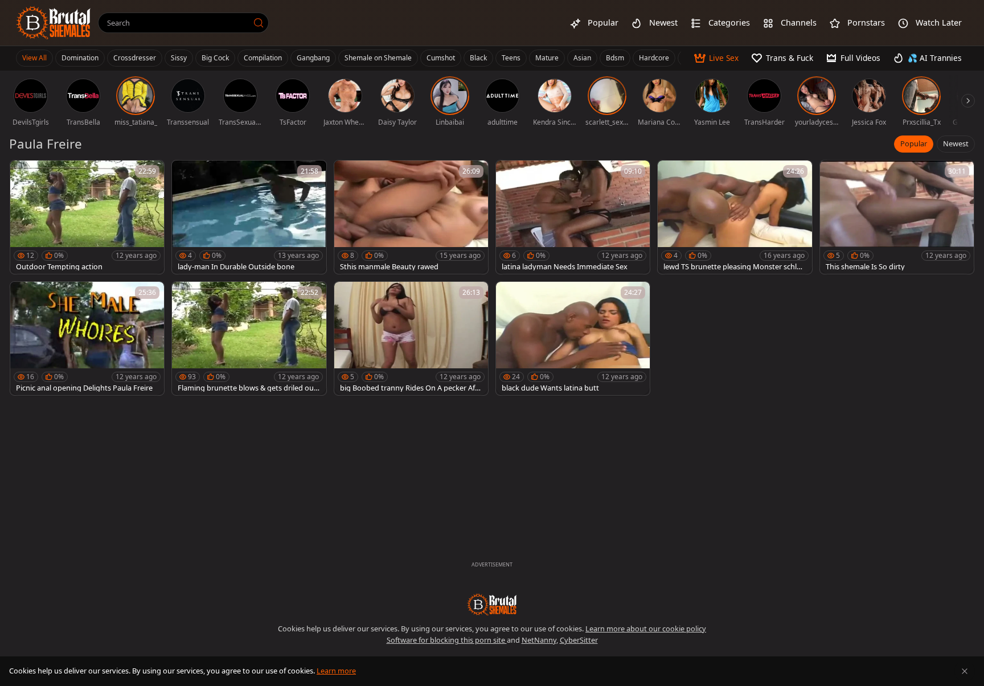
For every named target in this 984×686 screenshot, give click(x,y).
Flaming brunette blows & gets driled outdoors (247, 388)
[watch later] (24, 174)
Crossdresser (134, 58)
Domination (80, 58)
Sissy (179, 58)
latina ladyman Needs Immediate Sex (565, 266)
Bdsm (615, 58)
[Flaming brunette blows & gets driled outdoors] (249, 338)
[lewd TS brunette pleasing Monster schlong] (734, 217)
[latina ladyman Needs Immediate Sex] (573, 217)
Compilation (263, 58)
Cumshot (441, 58)
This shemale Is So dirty (865, 266)
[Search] (258, 22)
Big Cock (215, 58)
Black (478, 58)
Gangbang (313, 58)
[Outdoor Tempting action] (87, 217)
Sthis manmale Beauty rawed (389, 266)
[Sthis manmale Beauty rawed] (411, 217)
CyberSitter (579, 640)
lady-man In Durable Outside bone (236, 266)
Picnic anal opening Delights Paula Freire (84, 388)
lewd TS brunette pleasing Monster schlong (734, 266)
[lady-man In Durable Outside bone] (249, 217)
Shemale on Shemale (378, 58)
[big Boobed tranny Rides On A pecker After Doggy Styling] (411, 338)
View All (34, 58)
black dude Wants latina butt (550, 388)
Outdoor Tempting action (59, 266)
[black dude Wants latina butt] (573, 338)
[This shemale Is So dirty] (897, 217)
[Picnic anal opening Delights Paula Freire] (87, 338)
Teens (511, 58)
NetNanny (539, 640)
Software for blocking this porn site (447, 640)
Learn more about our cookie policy (645, 628)
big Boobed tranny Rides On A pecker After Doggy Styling (411, 388)
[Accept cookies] (964, 671)
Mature (547, 58)
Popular (913, 143)
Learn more (336, 671)
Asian (582, 58)
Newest (956, 143)
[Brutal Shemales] (53, 23)
